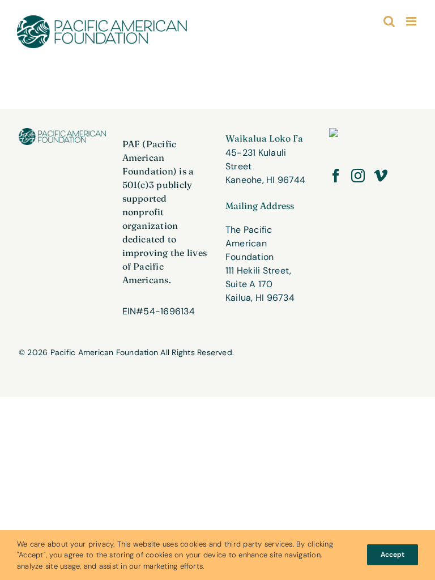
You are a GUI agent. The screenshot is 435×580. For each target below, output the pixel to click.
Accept (392, 554)
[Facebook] (336, 175)
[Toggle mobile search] (389, 21)
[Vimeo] (380, 175)
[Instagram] (358, 175)
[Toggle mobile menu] (412, 21)
